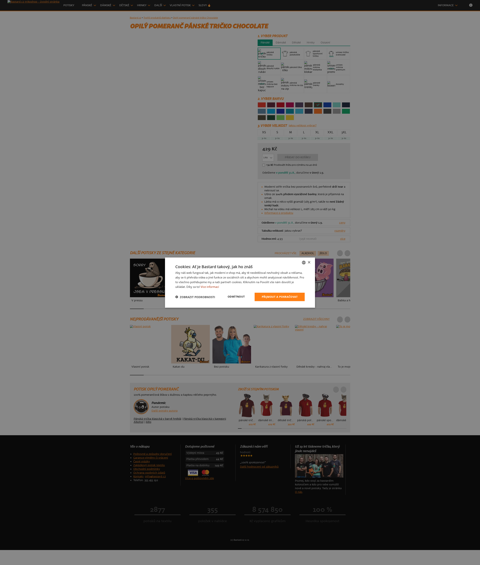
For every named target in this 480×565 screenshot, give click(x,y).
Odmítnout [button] (236, 296)
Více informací (210, 286)
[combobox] (304, 262)
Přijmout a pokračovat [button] (280, 297)
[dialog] (240, 282)
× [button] (309, 262)
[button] (195, 297)
